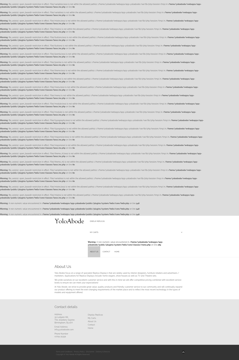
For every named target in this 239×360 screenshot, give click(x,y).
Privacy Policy (79, 352)
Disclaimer (90, 352)
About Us (92, 321)
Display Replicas (95, 315)
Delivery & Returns (103, 352)
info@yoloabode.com (64, 329)
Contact (91, 325)
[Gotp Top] (183, 352)
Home (90, 328)
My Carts (92, 318)
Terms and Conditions (64, 352)
